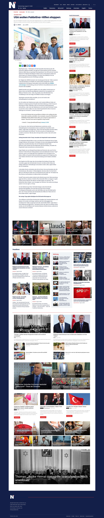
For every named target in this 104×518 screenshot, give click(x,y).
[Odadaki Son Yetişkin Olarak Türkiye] (78, 399)
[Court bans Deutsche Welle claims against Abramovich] (42, 240)
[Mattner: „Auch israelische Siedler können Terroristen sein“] (41, 288)
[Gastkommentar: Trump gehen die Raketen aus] (55, 294)
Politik (16, 12)
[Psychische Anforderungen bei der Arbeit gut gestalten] (52, 428)
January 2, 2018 (45, 122)
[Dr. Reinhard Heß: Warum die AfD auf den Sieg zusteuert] (55, 283)
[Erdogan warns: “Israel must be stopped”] (25, 228)
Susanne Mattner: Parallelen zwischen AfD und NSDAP (77, 95)
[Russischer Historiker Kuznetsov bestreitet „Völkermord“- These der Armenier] (33, 376)
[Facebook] (93, 4)
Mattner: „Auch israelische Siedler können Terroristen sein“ (40, 298)
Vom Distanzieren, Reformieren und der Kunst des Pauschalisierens (63, 299)
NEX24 (19, 24)
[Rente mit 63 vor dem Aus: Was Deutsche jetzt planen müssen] (82, 257)
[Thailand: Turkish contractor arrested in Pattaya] (22, 240)
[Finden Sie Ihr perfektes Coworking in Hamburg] (81, 441)
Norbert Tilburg (76, 182)
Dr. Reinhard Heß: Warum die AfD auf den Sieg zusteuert (64, 283)
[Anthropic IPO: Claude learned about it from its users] (52, 228)
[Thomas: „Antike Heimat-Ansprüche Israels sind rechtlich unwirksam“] (79, 144)
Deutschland (76, 267)
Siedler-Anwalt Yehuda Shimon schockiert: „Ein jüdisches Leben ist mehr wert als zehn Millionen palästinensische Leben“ (64, 288)
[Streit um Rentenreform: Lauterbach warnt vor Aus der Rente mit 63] (82, 292)
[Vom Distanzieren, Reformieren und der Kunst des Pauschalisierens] (55, 299)
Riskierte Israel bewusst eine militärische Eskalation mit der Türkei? (77, 67)
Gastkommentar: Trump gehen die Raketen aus (64, 294)
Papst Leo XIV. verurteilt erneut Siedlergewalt (19, 297)
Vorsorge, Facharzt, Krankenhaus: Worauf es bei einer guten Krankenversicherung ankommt (78, 180)
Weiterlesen (72, 79)
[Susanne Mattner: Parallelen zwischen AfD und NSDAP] (79, 88)
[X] (95, 4)
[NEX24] (15, 25)
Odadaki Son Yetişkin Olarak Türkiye (76, 406)
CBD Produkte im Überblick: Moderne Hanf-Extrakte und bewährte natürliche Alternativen (79, 123)
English (15, 229)
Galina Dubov (75, 126)
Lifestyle (71, 126)
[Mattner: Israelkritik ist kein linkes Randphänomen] (55, 273)
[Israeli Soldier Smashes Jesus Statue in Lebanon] (62, 240)
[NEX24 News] (12, 5)
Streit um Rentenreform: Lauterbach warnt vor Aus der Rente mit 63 (82, 300)
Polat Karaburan (47, 408)
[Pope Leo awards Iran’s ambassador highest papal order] (78, 228)
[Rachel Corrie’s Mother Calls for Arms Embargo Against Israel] (82, 240)
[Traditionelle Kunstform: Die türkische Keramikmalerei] (80, 384)
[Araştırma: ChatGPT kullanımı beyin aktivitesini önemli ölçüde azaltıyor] (26, 399)
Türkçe (15, 409)
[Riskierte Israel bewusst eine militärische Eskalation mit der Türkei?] (79, 59)
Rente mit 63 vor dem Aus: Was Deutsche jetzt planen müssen (81, 265)
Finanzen (71, 182)
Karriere (42, 428)
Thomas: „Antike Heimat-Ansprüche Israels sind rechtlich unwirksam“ (79, 151)
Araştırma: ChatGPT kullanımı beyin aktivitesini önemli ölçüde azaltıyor (24, 407)
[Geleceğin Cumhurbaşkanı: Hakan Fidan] (52, 399)
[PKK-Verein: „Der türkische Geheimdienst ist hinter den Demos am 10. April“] (61, 384)
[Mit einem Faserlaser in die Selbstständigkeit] (61, 441)
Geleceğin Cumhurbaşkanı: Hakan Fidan (51, 406)
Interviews (74, 385)
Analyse (71, 154)
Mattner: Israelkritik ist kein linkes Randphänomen (82, 283)
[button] (89, 4)
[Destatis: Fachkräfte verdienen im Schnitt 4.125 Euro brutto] (23, 441)
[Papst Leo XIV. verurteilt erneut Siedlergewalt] (21, 288)
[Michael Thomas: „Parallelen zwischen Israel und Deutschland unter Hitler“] (41, 258)
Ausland (22, 12)
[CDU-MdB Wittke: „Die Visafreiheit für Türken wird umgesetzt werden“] (71, 370)
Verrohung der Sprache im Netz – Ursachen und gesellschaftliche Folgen (64, 304)
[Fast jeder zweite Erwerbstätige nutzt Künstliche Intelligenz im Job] (77, 428)
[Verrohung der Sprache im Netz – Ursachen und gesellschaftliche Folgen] (55, 304)
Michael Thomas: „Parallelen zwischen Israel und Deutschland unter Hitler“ (40, 268)
